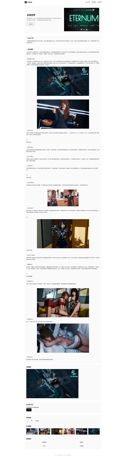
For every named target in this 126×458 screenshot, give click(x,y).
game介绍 (87, 2)
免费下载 (99, 2)
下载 (29, 409)
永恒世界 (29, 2)
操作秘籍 (94, 2)
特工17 (44, 446)
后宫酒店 (81, 446)
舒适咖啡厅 (44, 442)
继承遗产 (81, 442)
